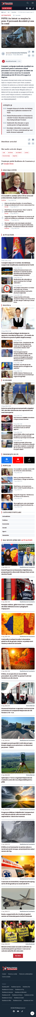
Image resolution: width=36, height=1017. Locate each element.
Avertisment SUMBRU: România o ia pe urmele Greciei (24, 418)
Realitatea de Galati (19, 997)
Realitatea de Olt (6, 995)
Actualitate (14, 12)
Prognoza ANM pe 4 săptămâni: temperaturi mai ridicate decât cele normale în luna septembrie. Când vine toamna (17, 814)
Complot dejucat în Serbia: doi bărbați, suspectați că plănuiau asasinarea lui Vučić (20, 110)
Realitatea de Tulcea (7, 997)
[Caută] (27, 3)
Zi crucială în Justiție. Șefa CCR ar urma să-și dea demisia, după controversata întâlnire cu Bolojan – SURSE (17, 198)
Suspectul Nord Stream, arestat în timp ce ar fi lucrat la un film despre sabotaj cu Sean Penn (24, 299)
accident (19, 152)
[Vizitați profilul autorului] (3, 53)
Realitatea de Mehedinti (20, 992)
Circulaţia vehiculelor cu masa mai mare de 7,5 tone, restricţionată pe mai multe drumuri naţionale (20, 130)
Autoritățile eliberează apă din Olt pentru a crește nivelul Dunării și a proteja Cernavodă (24, 436)
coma (26, 152)
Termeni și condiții (12, 974)
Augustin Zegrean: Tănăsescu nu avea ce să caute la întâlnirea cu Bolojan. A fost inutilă (19, 217)
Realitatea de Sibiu (29, 995)
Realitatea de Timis (28, 1000)
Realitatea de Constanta (27, 567)
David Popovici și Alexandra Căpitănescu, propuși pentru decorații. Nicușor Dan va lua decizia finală (17, 572)
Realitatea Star (26, 986)
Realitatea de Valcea (17, 995)
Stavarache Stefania (19, 53)
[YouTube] (30, 8)
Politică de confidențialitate (26, 974)
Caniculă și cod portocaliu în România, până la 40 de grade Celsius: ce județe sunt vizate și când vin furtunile (17, 641)
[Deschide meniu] (33, 3)
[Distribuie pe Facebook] (33, 51)
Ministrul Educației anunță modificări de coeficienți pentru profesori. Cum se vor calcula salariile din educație (16, 949)
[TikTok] (33, 8)
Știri (9, 12)
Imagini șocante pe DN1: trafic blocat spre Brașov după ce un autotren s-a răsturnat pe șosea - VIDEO (17, 745)
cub (4, 152)
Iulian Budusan (30, 944)
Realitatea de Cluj (19, 989)
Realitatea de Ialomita (7, 992)
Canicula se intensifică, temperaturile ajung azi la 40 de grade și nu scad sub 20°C (18, 883)
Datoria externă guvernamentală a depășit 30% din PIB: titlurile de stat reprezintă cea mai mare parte (17, 410)
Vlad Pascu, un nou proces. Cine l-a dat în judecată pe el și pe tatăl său (18, 210)
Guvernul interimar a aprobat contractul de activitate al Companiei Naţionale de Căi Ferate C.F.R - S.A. (17, 711)
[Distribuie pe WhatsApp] (29, 55)
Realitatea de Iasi (17, 1000)
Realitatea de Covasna (7, 989)
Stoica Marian (30, 705)
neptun (15, 156)
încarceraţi (6, 156)
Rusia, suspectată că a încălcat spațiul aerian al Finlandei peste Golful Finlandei (16, 915)
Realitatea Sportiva (16, 986)
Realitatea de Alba (6, 1000)
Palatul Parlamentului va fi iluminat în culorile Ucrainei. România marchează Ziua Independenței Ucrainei (20, 118)
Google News (8, 164)
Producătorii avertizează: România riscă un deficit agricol (22, 427)
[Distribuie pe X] (33, 55)
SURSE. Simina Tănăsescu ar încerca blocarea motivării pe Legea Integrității (24, 374)
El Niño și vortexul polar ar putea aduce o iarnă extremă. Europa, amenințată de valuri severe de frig (18, 849)
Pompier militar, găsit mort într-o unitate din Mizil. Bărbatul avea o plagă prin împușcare (17, 607)
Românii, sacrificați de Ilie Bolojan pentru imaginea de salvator (23, 366)
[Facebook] (27, 8)
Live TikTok (7, 8)
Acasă (4, 12)
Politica (3, 200)
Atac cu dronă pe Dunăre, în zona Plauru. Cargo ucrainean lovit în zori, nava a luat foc (19, 204)
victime (10, 152)
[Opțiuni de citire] (32, 1013)
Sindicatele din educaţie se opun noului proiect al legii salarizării (18, 124)
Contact (4, 974)
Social (6, 207)
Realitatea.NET (5, 986)
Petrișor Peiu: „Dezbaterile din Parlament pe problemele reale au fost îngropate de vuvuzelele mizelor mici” (24, 345)
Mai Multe (18, 956)
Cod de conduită (6, 976)
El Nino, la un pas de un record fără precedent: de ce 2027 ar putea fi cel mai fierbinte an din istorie (16, 676)
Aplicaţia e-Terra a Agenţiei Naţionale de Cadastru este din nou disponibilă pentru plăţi (16, 780)
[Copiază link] (29, 51)
